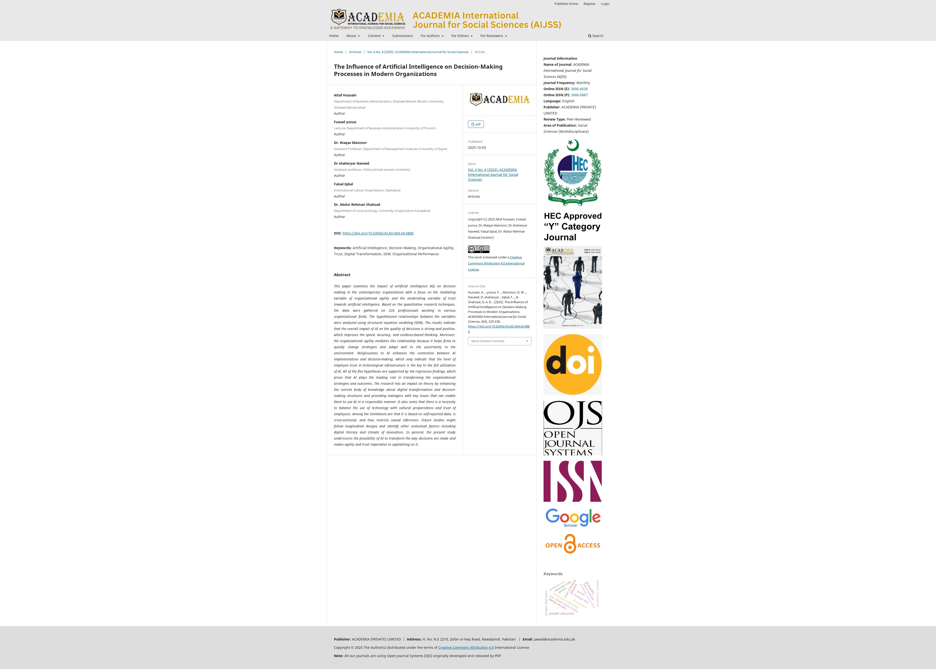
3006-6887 (579, 95)
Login (605, 3)
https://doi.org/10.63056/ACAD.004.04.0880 (378, 233)
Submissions (402, 35)
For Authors (431, 35)
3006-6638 (579, 88)
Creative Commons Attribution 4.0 (466, 647)
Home (334, 35)
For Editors (460, 35)
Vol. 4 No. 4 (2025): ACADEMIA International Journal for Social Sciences (417, 52)
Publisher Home (566, 3)
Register (589, 3)
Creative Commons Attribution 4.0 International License (496, 263)
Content (375, 35)
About (351, 35)
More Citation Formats (487, 341)
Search (597, 35)
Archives (355, 52)
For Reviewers (492, 35)
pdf (477, 124)
